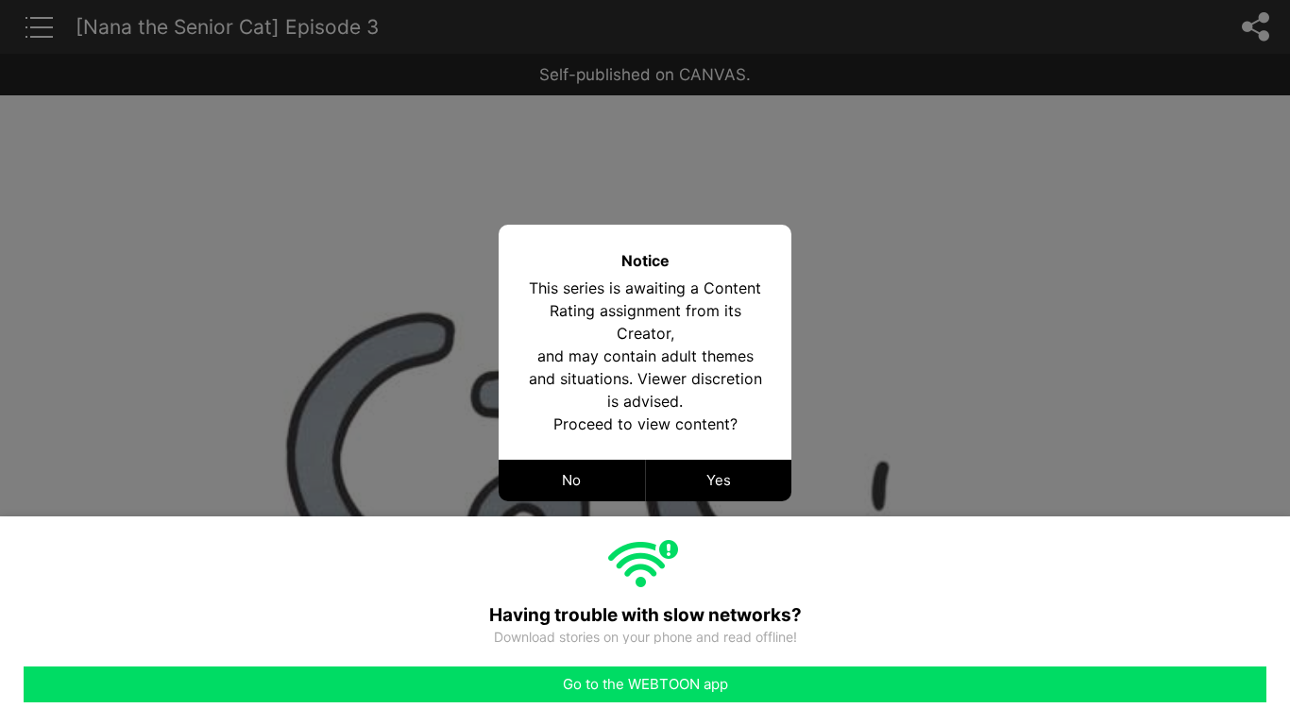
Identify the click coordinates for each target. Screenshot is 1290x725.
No (571, 480)
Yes (718, 480)
